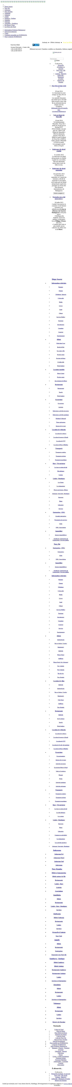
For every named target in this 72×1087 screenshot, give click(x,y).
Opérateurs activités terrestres (61, 411)
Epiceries (60, 497)
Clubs (60, 523)
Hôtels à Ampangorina (59, 873)
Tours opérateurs (60, 422)
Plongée (61, 775)
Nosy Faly (59, 936)
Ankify (6, 16)
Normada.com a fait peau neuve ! (59, 198)
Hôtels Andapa (59, 966)
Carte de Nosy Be (61, 1038)
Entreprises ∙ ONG (59, 512)
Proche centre (60, 354)
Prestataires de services (61, 520)
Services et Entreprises (59, 981)
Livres (61, 306)
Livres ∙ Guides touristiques (61, 1056)
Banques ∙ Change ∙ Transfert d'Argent (60, 1049)
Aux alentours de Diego (61, 381)
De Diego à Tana (9, 25)
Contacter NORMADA (59, 1044)
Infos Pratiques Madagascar (59, 1046)
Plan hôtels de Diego (61, 1033)
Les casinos (61, 816)
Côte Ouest (61, 700)
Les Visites (61, 482)
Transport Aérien (61, 1058)
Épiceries (60, 824)
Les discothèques (60, 812)
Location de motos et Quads (60, 437)
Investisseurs (60, 324)
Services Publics (61, 317)
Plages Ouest (60, 655)
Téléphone (61, 587)
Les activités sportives (61, 842)
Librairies (60, 505)
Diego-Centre (60, 373)
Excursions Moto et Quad (61, 767)
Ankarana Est (58, 854)
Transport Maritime (60, 1060)
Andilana (60, 658)
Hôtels (59, 339)
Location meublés (58, 369)
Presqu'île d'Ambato (58, 932)
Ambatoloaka (60, 639)
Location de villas (58, 681)
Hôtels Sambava (59, 962)
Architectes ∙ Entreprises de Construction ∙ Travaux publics (61, 539)
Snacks (61, 392)
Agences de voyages (61, 760)
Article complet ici (59, 193)
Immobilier (58, 531)
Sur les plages (60, 718)
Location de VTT (60, 441)
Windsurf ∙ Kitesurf (61, 418)
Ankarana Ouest (59, 858)
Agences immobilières (61, 535)
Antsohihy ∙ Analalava (11, 23)
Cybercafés (61, 298)
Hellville (60, 651)
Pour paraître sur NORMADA (59, 1043)
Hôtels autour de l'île (58, 876)
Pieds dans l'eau (61, 343)
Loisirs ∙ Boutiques (59, 478)
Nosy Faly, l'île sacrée (60, 71)
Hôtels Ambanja (59, 917)
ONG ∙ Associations (61, 527)
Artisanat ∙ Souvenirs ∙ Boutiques (60, 493)
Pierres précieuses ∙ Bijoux (61, 490)
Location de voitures (60, 433)
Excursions (58, 399)
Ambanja (7, 15)
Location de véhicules (59, 429)
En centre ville (61, 351)
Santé (60, 309)
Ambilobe (7, 13)
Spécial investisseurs (10, 31)
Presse (61, 1055)
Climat (61, 313)
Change (61, 290)
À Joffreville (60, 362)
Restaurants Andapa (58, 973)
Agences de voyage (61, 426)
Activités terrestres (61, 763)
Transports (58, 448)
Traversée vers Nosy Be (58, 955)
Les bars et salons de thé (60, 467)
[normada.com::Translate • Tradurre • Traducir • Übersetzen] (57, 52)
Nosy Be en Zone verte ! (59, 86)
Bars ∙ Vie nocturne (59, 463)
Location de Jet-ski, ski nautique (60, 745)
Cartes (6, 33)
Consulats (60, 328)
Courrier (60, 332)
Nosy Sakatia (60, 669)
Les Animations (61, 486)
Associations (59, 891)
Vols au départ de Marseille (58, 116)
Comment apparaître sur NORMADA (15, 35)
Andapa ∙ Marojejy (60, 74)
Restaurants (59, 384)
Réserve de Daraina (60, 81)
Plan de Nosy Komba (60, 1039)
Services (61, 508)
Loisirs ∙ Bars (59, 884)
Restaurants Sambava (59, 970)
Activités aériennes (61, 786)
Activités (60, 407)
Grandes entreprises (61, 516)
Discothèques (60, 471)
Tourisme (60, 320)
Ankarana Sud (59, 861)
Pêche (60, 778)
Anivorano (59, 865)
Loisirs (59, 925)
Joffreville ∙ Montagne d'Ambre (60, 77)
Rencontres (60, 1065)
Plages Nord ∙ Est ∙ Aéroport (60, 662)
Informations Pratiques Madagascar (14, 30)
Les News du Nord (10, 27)
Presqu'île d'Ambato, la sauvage (61, 67)
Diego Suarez (8, 6)
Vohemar (7, 22)
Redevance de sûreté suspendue (58, 169)
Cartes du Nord (58, 1029)
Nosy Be (7, 8)
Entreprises (61, 552)
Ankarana (7, 10)
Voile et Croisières (61, 771)
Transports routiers (61, 452)
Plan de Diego (61, 1031)
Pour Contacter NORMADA (13, 37)
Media (60, 302)
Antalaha (7, 20)
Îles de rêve (61, 673)
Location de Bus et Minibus (61, 445)
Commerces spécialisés (61, 835)
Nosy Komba (8, 11)
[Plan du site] (57, 57)
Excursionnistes (61, 756)
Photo (60, 501)
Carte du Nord (61, 1036)
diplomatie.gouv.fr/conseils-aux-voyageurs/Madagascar (59, 109)
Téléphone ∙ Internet (61, 294)
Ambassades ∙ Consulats (61, 1061)
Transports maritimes (61, 460)
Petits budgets (60, 366)
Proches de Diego (60, 358)
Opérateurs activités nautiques (61, 414)
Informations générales (59, 283)
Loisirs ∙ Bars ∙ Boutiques (59, 906)
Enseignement (60, 336)
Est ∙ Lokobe (60, 666)
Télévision (61, 1053)
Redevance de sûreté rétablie (58, 150)
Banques (60, 287)
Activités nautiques (61, 782)
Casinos (61, 475)
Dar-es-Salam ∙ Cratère (61, 643)
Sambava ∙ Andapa (10, 18)
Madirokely (61, 647)
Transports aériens (61, 456)
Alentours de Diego (61, 1034)
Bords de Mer (60, 347)
